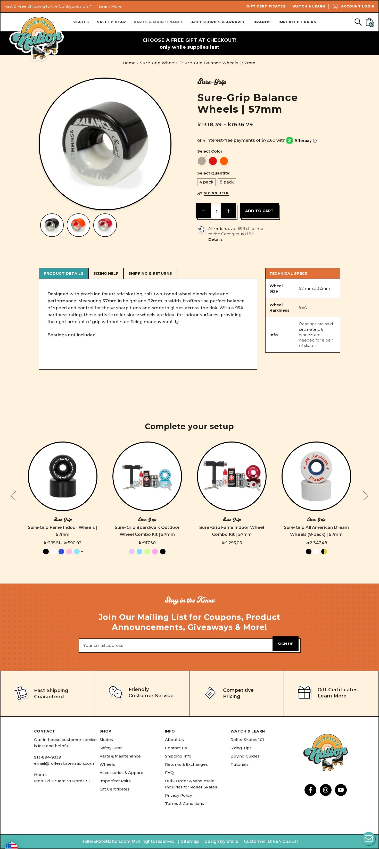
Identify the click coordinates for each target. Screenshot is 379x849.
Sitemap (190, 841)
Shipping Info (178, 756)
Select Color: (210, 151)
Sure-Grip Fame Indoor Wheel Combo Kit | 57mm (231, 531)
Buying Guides (245, 756)
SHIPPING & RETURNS (150, 273)
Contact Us (176, 747)
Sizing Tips (241, 747)
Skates (80, 22)
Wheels (107, 764)
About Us (174, 739)
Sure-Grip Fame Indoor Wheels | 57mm (62, 531)
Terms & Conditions (184, 803)
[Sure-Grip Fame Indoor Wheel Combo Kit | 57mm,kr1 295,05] (232, 476)
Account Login (358, 6)
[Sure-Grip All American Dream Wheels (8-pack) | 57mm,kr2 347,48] (316, 476)
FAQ (169, 772)
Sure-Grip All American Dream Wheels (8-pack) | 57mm (316, 531)
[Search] (358, 22)
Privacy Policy (178, 795)
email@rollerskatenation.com (64, 763)
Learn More (110, 6)
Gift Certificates (265, 6)
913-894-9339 (47, 757)
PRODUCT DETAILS (64, 273)
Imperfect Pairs (297, 22)
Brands (262, 22)
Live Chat (368, 838)
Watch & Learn (308, 6)
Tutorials (239, 764)
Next (366, 496)
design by (215, 841)
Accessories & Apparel (218, 22)
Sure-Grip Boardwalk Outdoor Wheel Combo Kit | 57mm (147, 531)
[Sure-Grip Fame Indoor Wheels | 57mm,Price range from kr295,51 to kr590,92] (62, 476)
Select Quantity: (213, 173)
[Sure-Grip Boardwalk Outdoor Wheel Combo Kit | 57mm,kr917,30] (147, 476)
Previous (13, 496)
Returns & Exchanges (186, 764)
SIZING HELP (106, 273)
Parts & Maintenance (159, 22)
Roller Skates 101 (247, 739)
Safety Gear (111, 22)
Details (215, 239)
